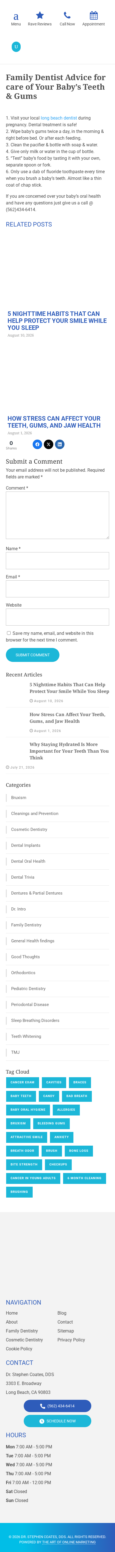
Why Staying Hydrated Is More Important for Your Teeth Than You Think (69, 751)
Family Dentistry (26, 925)
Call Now (67, 24)
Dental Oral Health (28, 861)
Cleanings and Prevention (34, 813)
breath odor (22, 1151)
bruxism (18, 1123)
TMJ (15, 1052)
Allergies (66, 1110)
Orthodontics (23, 972)
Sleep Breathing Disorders (35, 1020)
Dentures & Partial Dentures (37, 893)
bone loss (78, 1151)
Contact (65, 1322)
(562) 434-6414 (61, 1406)
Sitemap (66, 1331)
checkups (58, 1164)
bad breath (76, 1096)
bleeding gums (51, 1123)
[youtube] (76, 1289)
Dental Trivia (22, 877)
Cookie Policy (19, 1348)
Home (12, 1313)
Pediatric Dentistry (28, 988)
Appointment (93, 24)
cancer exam (23, 1082)
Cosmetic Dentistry (29, 829)
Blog (62, 1313)
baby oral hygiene (28, 1110)
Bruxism (18, 797)
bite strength (24, 1164)
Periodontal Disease (30, 1004)
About (12, 1322)
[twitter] (51, 1289)
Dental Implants (25, 845)
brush (52, 1151)
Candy (49, 1096)
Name (13, 548)
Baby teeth (21, 1096)
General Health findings (32, 940)
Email (13, 577)
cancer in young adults (33, 1178)
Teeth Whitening (26, 1036)
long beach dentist (59, 118)
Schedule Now (61, 1421)
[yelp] (64, 1289)
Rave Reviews (40, 24)
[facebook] (39, 1289)
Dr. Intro (18, 909)
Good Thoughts (25, 956)
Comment (17, 488)
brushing (19, 1192)
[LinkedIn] (59, 444)
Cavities (54, 1082)
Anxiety (61, 1137)
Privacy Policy (71, 1340)
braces (80, 1082)
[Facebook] (37, 444)
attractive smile (27, 1137)
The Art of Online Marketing (69, 1542)
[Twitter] (48, 444)
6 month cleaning (85, 1178)
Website (13, 605)
